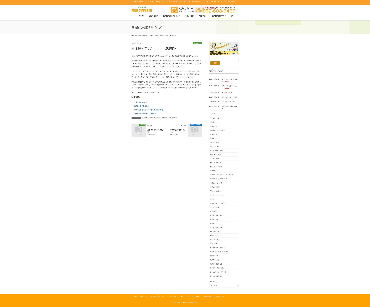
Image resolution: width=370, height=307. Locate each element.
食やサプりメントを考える (218, 272)
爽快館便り (213, 223)
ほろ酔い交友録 (214, 158)
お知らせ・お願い (215, 154)
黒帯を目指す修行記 (216, 276)
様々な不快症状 (214, 207)
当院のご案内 (144, 296)
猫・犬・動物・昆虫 (216, 227)
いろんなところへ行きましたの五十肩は (149, 110)
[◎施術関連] (134, 125)
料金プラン (182, 296)
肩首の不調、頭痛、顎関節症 (169, 118)
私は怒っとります (215, 235)
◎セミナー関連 (214, 118)
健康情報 (212, 170)
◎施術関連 (197, 43)
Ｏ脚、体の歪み (214, 146)
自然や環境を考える (216, 264)
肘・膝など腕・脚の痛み (217, 247)
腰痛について (214, 256)
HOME (135, 296)
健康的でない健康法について (219, 179)
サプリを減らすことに (228, 101)
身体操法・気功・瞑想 (217, 268)
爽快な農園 (213, 211)
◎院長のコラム (214, 142)
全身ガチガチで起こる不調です (146, 113)
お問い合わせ (220, 296)
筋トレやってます (215, 239)
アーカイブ (213, 281)
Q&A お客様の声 (209, 296)
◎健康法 (212, 122)
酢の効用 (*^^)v (227, 92)
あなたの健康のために (217, 150)
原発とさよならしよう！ (217, 183)
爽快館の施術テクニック (158, 296)
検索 (215, 63)
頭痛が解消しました (142, 106)
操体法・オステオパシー (217, 195)
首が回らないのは (141, 102)
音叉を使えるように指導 (229, 97)
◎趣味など (213, 138)
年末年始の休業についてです (177, 131)
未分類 (212, 199)
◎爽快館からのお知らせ (217, 130)
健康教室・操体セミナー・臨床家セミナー (223, 175)
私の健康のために (215, 231)
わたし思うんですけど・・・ (219, 166)
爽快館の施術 (214, 219)
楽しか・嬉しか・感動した (218, 203)
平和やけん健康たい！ (217, 191)
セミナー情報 (172, 296)
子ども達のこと (214, 187)
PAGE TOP (360, 296)
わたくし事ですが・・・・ (218, 162)
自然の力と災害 (214, 260)
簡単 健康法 (214, 243)
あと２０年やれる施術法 (155, 131)
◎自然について (214, 134)
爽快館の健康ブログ (155, 118)
